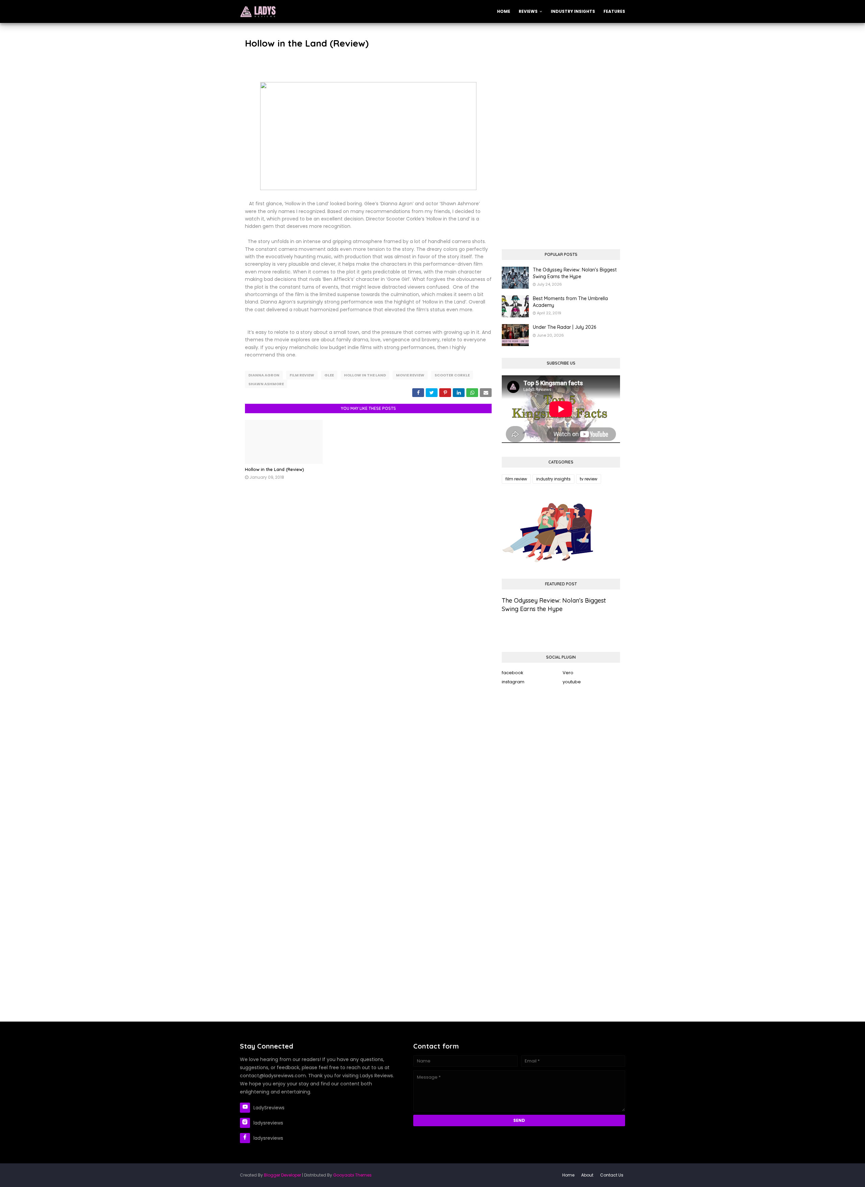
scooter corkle (452, 375)
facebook (512, 672)
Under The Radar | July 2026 (564, 327)
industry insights (553, 479)
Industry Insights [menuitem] (573, 11)
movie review (410, 375)
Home (568, 1175)
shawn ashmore (266, 384)
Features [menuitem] (614, 11)
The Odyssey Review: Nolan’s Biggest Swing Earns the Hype (575, 273)
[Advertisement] (561, 83)
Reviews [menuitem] (528, 11)
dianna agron (263, 375)
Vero (568, 672)
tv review (588, 479)
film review (302, 375)
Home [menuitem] (503, 11)
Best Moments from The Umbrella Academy (570, 301)
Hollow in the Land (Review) (274, 469)
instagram (513, 682)
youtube (572, 682)
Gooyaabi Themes (352, 1175)
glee (329, 375)
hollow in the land (365, 375)
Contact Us (611, 1175)
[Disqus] (368, 588)
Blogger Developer (282, 1175)
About (587, 1175)
